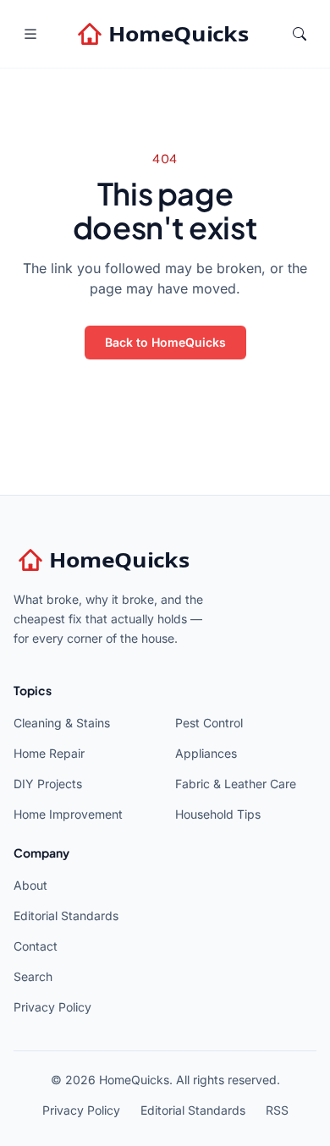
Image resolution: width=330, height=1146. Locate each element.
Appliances (206, 753)
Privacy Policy (52, 1007)
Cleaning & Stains (62, 723)
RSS (277, 1110)
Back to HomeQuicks (165, 342)
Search (33, 976)
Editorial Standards (66, 915)
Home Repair (49, 753)
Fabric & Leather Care (235, 783)
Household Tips (218, 814)
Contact (36, 946)
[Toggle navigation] (30, 34)
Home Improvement (68, 814)
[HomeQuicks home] (165, 34)
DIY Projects (48, 783)
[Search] (299, 34)
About (30, 885)
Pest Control (209, 723)
